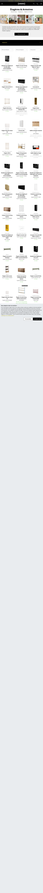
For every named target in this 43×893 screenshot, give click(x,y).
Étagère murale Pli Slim (35, 276)
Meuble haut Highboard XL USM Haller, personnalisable (21, 195)
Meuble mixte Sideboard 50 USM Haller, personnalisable (21, 88)
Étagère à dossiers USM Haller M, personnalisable (21, 173)
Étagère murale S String (21, 65)
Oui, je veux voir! (21, 34)
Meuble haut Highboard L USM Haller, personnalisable (7, 174)
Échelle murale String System (22, 216)
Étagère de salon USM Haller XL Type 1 (36, 66)
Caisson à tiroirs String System (7, 216)
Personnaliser (28, 319)
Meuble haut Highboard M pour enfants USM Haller (7, 236)
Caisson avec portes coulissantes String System (21, 277)
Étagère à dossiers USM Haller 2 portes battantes (21, 257)
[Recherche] (33, 3)
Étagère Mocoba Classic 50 (7, 131)
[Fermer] (41, 1)
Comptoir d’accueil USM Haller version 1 (35, 235)
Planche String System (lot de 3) (7, 194)
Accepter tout (37, 319)
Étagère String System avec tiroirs (21, 153)
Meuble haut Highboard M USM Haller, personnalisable (7, 67)
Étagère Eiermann (7, 108)
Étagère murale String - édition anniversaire (21, 298)
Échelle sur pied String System (36, 194)
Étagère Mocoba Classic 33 (7, 298)
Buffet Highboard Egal (36, 153)
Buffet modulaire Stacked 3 (36, 131)
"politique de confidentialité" (7, 315)
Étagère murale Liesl (21, 235)
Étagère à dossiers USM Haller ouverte (35, 216)
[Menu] (2, 4)
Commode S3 (36, 87)
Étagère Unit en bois (7, 276)
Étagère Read (36, 108)
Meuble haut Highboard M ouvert (35, 257)
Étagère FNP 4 (7, 153)
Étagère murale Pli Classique (7, 257)
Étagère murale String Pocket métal (36, 298)
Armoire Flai (21, 130)
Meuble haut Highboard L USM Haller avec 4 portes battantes (36, 174)
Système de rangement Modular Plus (21, 108)
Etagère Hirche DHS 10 (7, 87)
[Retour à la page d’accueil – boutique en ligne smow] (21, 4)
